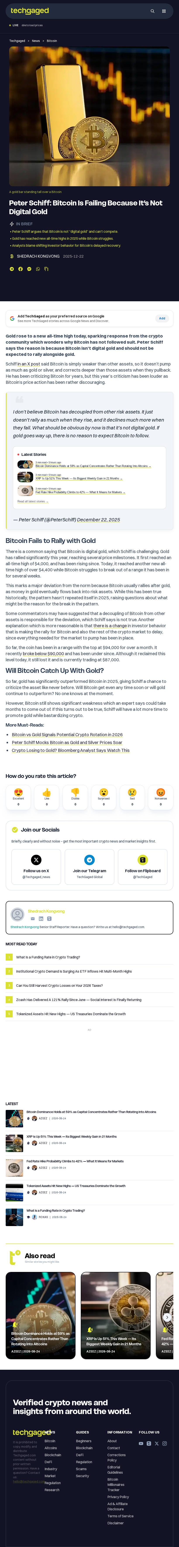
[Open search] (153, 11)
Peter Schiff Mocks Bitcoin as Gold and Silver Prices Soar (67, 742)
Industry (51, 1469)
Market (50, 1476)
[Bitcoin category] (11, 256)
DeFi (48, 1462)
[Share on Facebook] (20, 269)
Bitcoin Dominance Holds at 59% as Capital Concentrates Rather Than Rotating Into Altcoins (91, 1112)
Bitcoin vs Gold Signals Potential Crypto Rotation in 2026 (67, 734)
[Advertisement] (89, 1063)
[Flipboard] (49, 918)
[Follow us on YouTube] (141, 1443)
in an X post (28, 364)
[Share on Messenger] (29, 269)
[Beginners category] (28, 1217)
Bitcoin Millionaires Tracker (115, 1484)
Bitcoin (52, 41)
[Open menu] (164, 11)
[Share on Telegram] (11, 269)
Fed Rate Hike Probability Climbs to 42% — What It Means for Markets (75, 1161)
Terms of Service (120, 1516)
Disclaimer (115, 1523)
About (112, 1441)
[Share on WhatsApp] (38, 269)
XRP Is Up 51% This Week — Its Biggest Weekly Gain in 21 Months (72, 1137)
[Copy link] (46, 269)
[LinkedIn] (41, 918)
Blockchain (53, 1455)
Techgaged (17, 41)
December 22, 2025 (98, 520)
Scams (81, 1469)
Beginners (83, 1441)
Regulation (53, 1483)
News (36, 41)
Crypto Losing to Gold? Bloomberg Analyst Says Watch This (71, 750)
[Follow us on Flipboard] (149, 1443)
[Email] (32, 918)
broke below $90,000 (43, 653)
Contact (113, 1448)
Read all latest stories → (33, 501)
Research (52, 1490)
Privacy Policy (118, 1497)
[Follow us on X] (157, 1443)
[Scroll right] (167, 1317)
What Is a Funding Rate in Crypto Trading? (56, 1211)
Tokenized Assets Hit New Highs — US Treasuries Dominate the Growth (76, 1186)
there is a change (110, 625)
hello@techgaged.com (29, 1481)
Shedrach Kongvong (38, 256)
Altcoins (51, 1448)
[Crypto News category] (28, 1118)
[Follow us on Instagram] (164, 1443)
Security (82, 1476)
